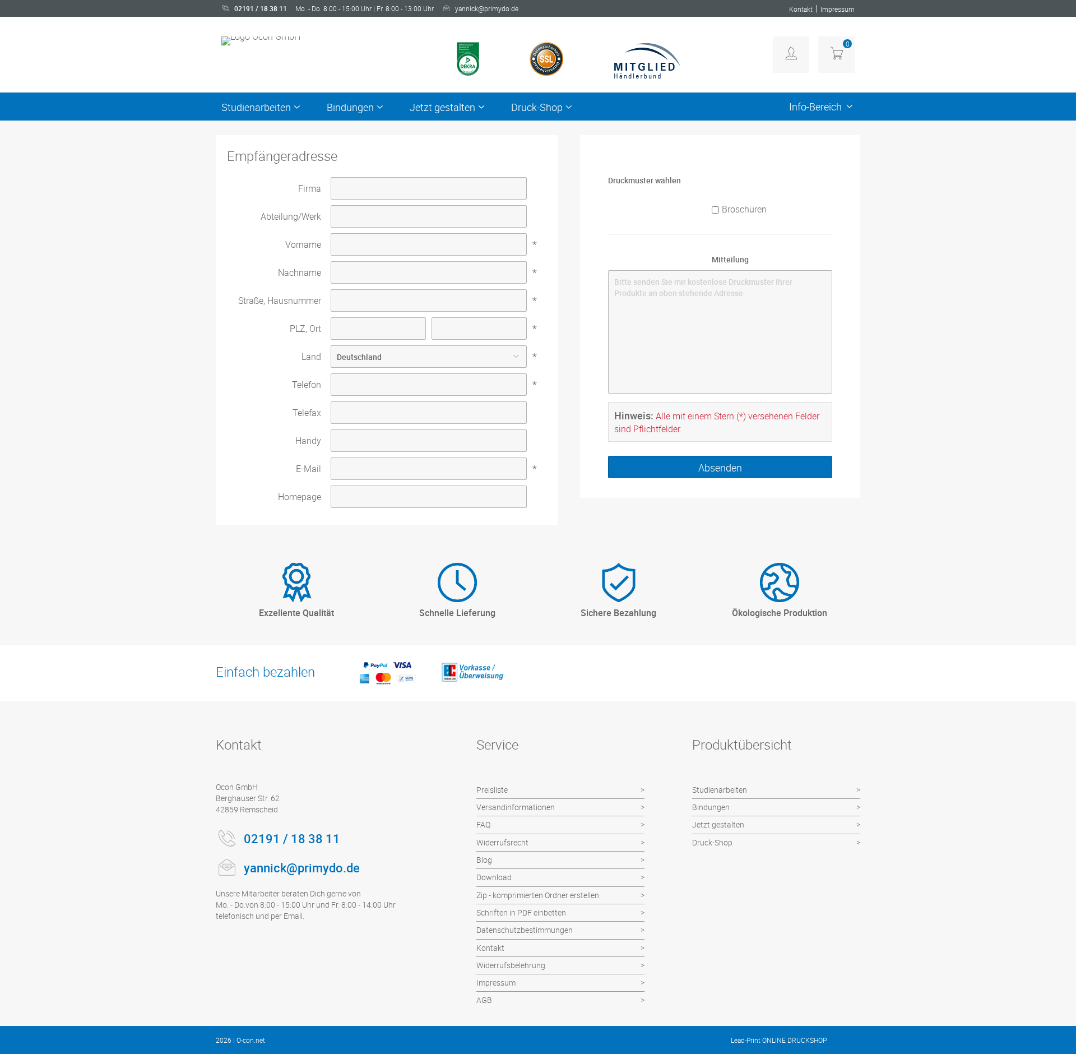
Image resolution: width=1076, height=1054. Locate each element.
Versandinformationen (515, 807)
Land (311, 356)
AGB (484, 1000)
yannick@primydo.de (486, 8)
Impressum (837, 8)
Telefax (307, 412)
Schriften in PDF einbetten (521, 912)
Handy (308, 440)
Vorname (303, 244)
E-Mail (308, 469)
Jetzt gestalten (442, 107)
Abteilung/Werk (291, 216)
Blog (484, 859)
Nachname (299, 272)
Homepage (299, 497)
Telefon (306, 384)
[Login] (791, 54)
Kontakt (801, 8)
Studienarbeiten (256, 107)
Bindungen (350, 107)
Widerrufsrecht (502, 842)
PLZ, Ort (305, 328)
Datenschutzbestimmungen (524, 929)
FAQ (483, 824)
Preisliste (492, 789)
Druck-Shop (537, 107)
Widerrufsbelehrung (510, 965)
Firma (309, 188)
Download (494, 877)
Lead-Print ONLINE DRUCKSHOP (779, 1039)
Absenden (720, 467)
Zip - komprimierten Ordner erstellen (537, 895)
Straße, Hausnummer (279, 300)
